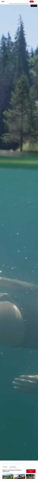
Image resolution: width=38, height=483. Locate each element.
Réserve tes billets (25, 3)
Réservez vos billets (31, 471)
